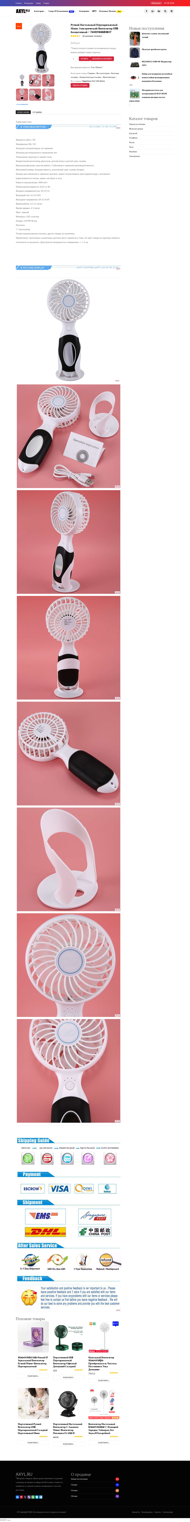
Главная (18, 3)
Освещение (84, 11)
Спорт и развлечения (60, 11)
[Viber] (29, 1497)
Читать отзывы (80, 85)
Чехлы (131, 142)
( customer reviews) (92, 36)
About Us (136, 1512)
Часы (131, 147)
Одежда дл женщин (137, 124)
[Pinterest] (21, 1497)
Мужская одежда (136, 128)
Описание (23, 112)
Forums (157, 1512)
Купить (84, 59)
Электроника (134, 156)
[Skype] (37, 1497)
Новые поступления (79, 1479)
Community (168, 1512)
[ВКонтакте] (17, 1497)
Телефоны (133, 138)
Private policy (147, 1512)
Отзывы (37, 112)
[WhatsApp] (33, 1497)
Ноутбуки (133, 151)
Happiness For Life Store (93, 81)
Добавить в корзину (102, 59)
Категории (39, 11)
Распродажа (28, 3)
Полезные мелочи (110, 11)
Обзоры (74, 1496)
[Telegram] (40, 1497)
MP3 (94, 11)
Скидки (46, 3)
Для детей (133, 133)
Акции (38, 3)
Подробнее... (33, 1376)
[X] (25, 1497)
